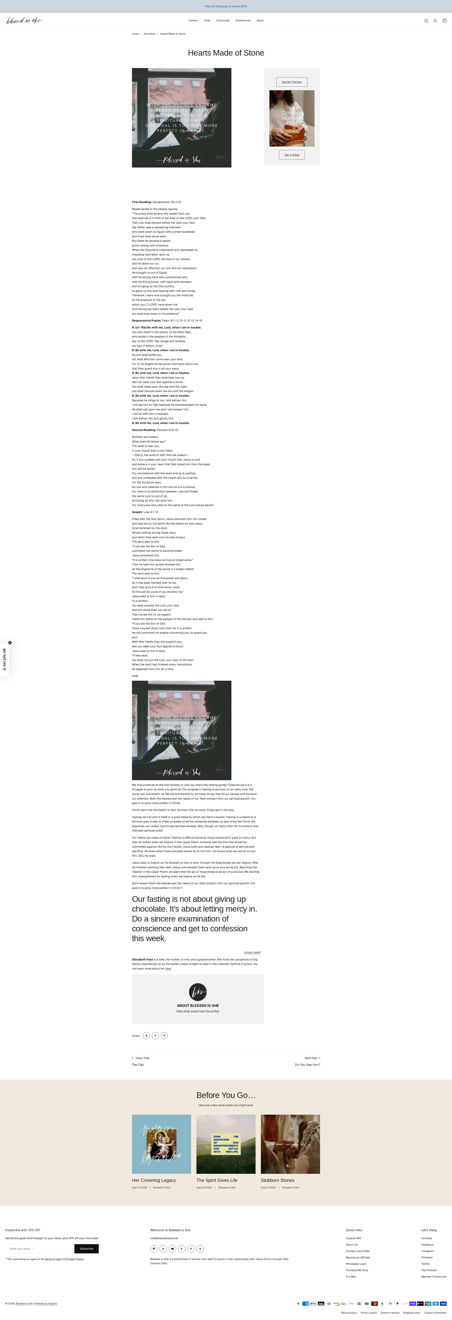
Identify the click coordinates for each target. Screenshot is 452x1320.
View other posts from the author (197, 1011)
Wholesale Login (356, 1263)
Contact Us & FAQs (357, 1251)
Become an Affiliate (358, 1257)
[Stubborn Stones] (290, 1144)
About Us (352, 1244)
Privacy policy (369, 1312)
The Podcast (429, 1270)
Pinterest (427, 1257)
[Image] (292, 118)
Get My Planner (292, 82)
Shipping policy (412, 1312)
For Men (351, 1276)
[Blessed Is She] (24, 21)
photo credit (252, 952)
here (168, 968)
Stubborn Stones (277, 1180)
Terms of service (390, 1312)
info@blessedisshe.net (164, 1238)
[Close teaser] (10, 642)
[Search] (426, 21)
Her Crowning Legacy (154, 1180)
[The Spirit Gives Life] (226, 1144)
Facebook (427, 1244)
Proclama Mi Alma (357, 1270)
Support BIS (353, 1238)
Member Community (434, 1276)
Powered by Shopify (45, 1303)
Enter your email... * (21, 1248)
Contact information (435, 1312)
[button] (4, 660)
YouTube (426, 1238)
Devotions (149, 33)
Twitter (425, 1263)
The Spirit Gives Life (216, 1180)
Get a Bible (292, 155)
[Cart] (444, 21)
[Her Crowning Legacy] (161, 1144)
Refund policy (349, 1312)
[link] (146, 1035)
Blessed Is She (24, 1303)
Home (135, 33)
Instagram (427, 1251)
